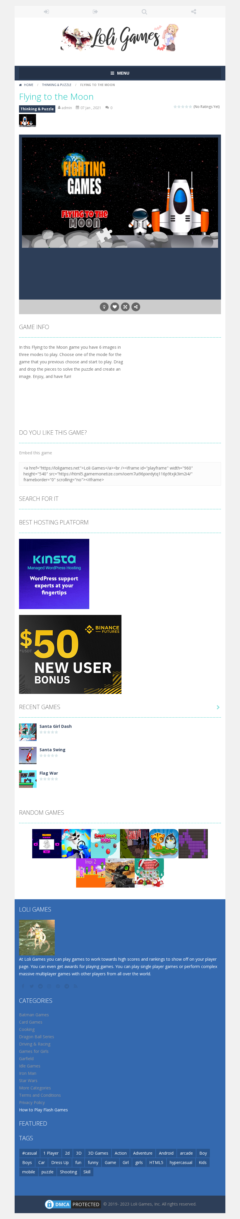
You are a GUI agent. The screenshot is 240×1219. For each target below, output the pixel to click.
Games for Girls (34, 1051)
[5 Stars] (191, 106)
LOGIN (46, 12)
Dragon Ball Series (36, 1036)
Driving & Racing (34, 1044)
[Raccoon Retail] (76, 843)
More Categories (35, 1088)
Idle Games (29, 1066)
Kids (203, 1162)
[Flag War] (28, 778)
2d (67, 1153)
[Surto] (134, 843)
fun (78, 1162)
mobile (28, 1172)
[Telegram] (67, 986)
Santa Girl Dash (56, 726)
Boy (203, 1153)
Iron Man (27, 1073)
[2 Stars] (179, 106)
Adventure (142, 1153)
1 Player (51, 1153)
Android (166, 1153)
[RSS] (76, 986)
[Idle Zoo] (164, 843)
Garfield (26, 1058)
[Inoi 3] (90, 872)
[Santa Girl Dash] (28, 732)
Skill (86, 1172)
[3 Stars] (183, 106)
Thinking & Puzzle (56, 85)
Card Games (30, 1022)
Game (110, 1162)
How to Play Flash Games (43, 1110)
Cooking (27, 1029)
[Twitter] (32, 986)
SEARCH (144, 12)
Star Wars (28, 1080)
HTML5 (156, 1162)
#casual (29, 1153)
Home (28, 85)
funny (93, 1162)
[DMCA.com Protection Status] (73, 1204)
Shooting (68, 1172)
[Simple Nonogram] (193, 843)
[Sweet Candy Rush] (105, 843)
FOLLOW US (194, 12)
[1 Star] (175, 106)
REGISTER (96, 12)
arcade (186, 1153)
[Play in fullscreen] (125, 306)
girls (139, 1162)
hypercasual (181, 1162)
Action (121, 1153)
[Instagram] (49, 986)
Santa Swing (53, 749)
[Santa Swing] (28, 755)
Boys (27, 1162)
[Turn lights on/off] (104, 306)
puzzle (48, 1172)
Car (41, 1162)
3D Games (98, 1153)
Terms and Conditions (40, 1095)
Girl (126, 1162)
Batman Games (34, 1014)
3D (79, 1153)
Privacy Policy (32, 1102)
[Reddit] (41, 986)
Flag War (49, 773)
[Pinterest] (58, 986)
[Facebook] (23, 986)
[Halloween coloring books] (46, 843)
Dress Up (60, 1162)
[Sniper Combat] (120, 872)
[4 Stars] (187, 106)
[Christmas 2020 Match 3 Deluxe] (149, 872)
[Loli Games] (120, 36)
